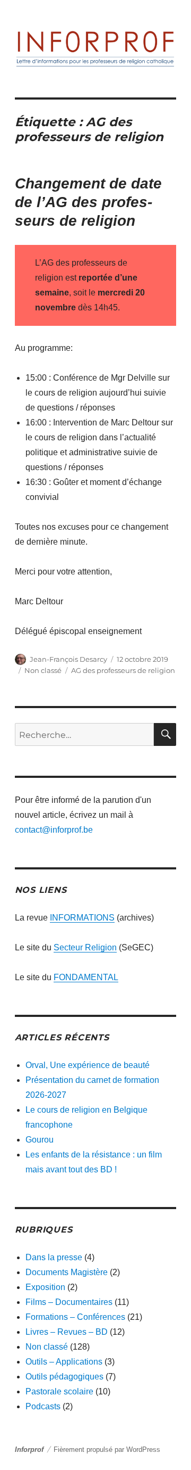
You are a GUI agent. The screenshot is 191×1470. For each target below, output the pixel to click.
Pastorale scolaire (59, 1391)
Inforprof (29, 1449)
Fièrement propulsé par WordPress (107, 1449)
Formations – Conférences (75, 1316)
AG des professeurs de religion (123, 670)
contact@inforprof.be (54, 829)
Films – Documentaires (68, 1302)
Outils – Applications (63, 1361)
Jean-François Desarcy (68, 659)
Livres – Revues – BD (66, 1331)
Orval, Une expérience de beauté (87, 1065)
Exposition (45, 1287)
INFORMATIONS (82, 917)
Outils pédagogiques (64, 1376)
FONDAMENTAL (86, 977)
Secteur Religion (85, 947)
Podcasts (42, 1406)
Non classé (43, 670)
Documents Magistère (66, 1272)
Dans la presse (53, 1257)
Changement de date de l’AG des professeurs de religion (88, 202)
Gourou (39, 1139)
